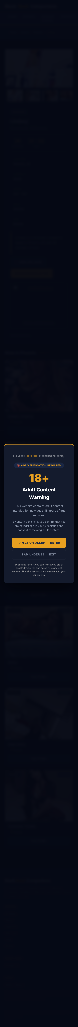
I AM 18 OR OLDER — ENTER (39, 542)
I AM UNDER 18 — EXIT (39, 554)
